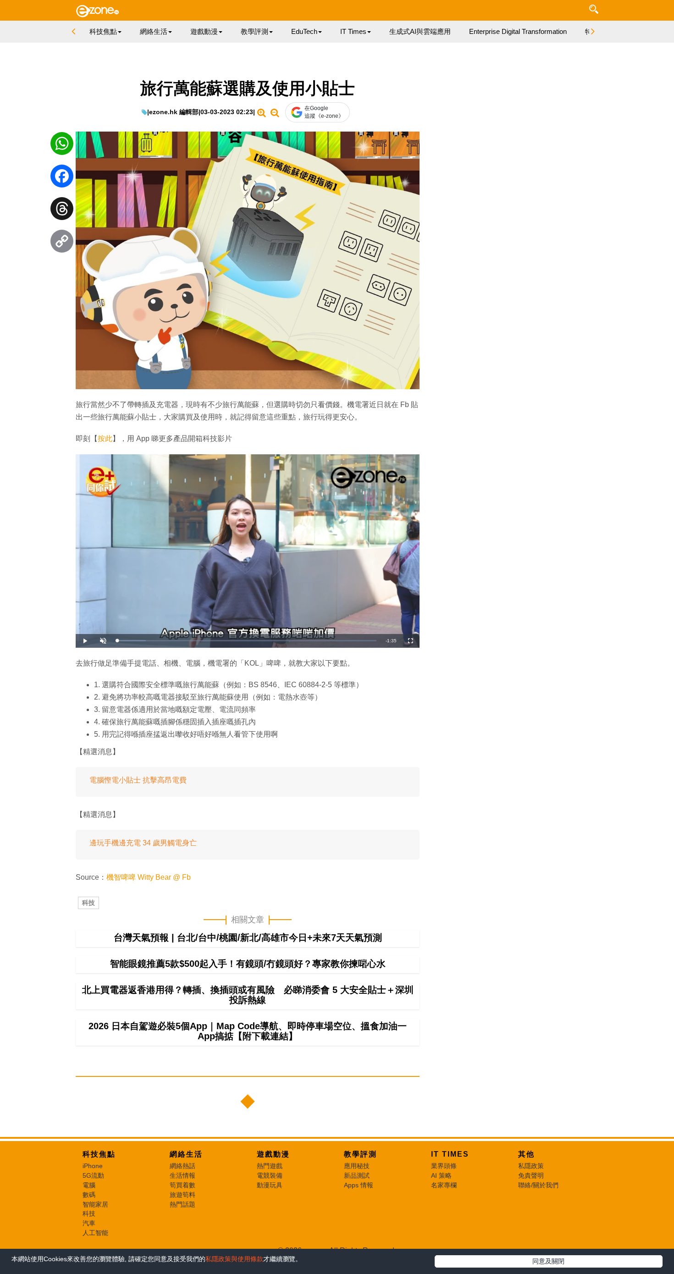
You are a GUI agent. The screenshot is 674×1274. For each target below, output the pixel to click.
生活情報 (182, 1175)
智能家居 (95, 1204)
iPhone (93, 1165)
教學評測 (360, 1154)
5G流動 (93, 1175)
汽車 (89, 1223)
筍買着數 (182, 1185)
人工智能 (95, 1232)
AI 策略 (441, 1175)
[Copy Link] (61, 243)
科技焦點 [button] (103, 31)
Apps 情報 (358, 1185)
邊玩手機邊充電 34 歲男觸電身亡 (143, 843)
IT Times (450, 1154)
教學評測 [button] (254, 31)
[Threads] (61, 211)
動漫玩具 (269, 1185)
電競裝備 (269, 1175)
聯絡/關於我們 (538, 1185)
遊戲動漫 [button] (204, 31)
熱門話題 (182, 1204)
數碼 (89, 1194)
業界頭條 (444, 1165)
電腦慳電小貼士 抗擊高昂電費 (138, 780)
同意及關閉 (548, 1261)
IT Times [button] (353, 31)
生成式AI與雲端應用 (420, 31)
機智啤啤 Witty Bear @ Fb (148, 877)
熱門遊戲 (269, 1165)
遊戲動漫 (273, 1154)
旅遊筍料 (182, 1194)
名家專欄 (444, 1185)
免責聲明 (531, 1175)
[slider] (246, 640)
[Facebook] (61, 178)
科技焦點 (99, 1154)
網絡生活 (186, 1154)
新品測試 (357, 1175)
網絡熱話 (182, 1165)
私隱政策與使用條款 (234, 1259)
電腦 (89, 1185)
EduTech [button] (304, 31)
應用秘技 (357, 1165)
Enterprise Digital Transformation (518, 31)
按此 (105, 438)
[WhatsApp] (61, 146)
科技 (88, 902)
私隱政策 (531, 1165)
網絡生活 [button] (153, 31)
